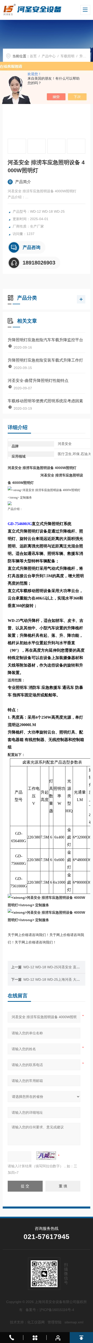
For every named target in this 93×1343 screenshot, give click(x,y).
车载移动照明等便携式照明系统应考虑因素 (45, 401)
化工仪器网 (36, 1322)
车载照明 (67, 56)
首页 (33, 56)
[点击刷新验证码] (46, 1155)
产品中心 (49, 56)
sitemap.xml (73, 1322)
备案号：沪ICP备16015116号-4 (50, 1310)
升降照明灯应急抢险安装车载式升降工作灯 (45, 360)
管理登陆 (55, 1322)
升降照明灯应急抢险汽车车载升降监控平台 (45, 340)
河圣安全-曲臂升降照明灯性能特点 (38, 380)
